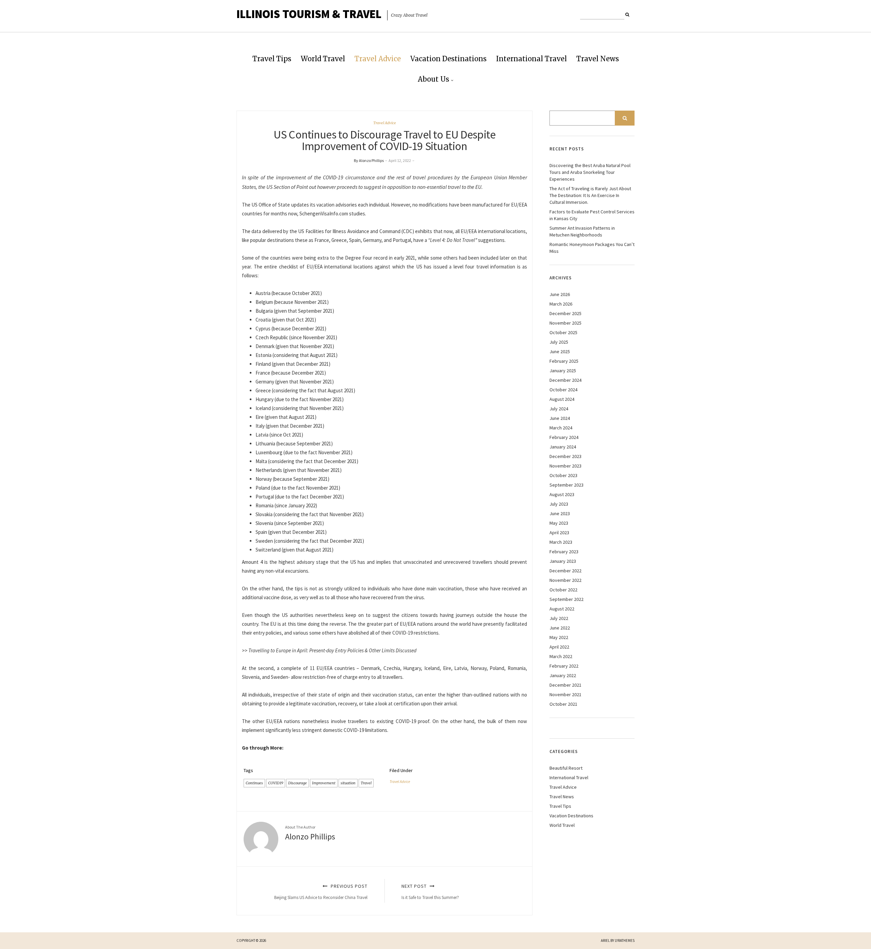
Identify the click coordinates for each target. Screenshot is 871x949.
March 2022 (560, 656)
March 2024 (560, 428)
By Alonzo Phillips (369, 160)
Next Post (430, 891)
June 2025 (559, 351)
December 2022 (565, 571)
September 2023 (566, 485)
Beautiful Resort (565, 768)
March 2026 (560, 304)
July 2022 (558, 618)
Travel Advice (378, 58)
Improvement (323, 783)
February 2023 (563, 552)
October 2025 (563, 332)
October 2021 (563, 704)
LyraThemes (625, 940)
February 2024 (563, 437)
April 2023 (559, 532)
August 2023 (561, 494)
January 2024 (562, 447)
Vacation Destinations (448, 58)
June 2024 (559, 418)
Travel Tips (271, 58)
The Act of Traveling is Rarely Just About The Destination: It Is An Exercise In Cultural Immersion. (590, 195)
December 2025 (565, 313)
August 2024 (561, 399)
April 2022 (559, 647)
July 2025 (558, 342)
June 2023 (559, 513)
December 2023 (565, 456)
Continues (254, 783)
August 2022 (561, 609)
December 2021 (565, 685)
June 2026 (559, 294)
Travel (366, 783)
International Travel (531, 58)
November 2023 (565, 466)
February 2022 (563, 666)
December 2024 (565, 380)
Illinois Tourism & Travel (308, 14)
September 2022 (566, 599)
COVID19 (275, 783)
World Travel (323, 58)
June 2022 (559, 628)
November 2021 (565, 694)
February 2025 (563, 361)
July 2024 (558, 409)
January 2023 (562, 561)
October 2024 (563, 390)
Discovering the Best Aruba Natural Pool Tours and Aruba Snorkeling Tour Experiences (589, 172)
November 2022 (565, 580)
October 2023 (563, 475)
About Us (433, 79)
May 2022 (558, 637)
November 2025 (565, 323)
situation (348, 783)
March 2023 (560, 542)
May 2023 (558, 523)
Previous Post (320, 891)
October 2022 (563, 590)
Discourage (297, 783)
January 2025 (562, 370)
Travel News (597, 58)
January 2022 (562, 675)
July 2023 (558, 504)
